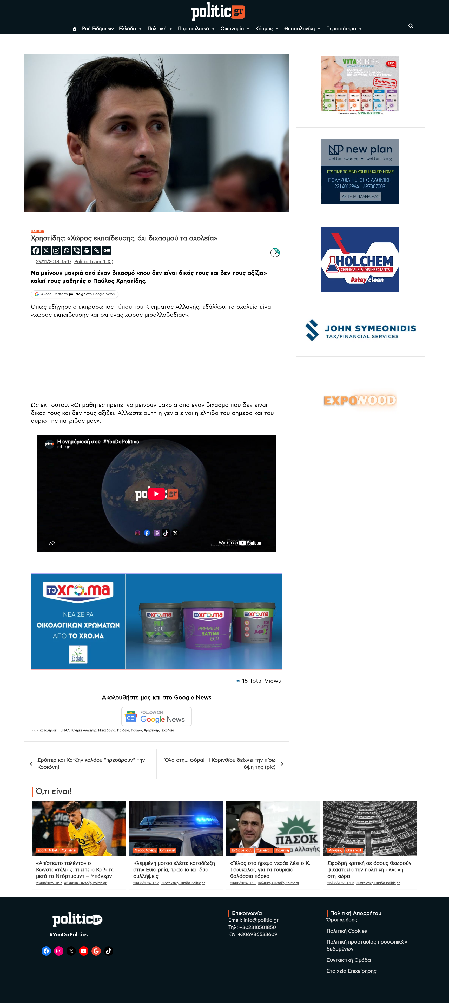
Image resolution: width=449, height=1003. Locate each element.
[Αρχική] (75, 29)
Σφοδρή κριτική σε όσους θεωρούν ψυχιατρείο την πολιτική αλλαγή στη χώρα (369, 870)
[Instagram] (56, 250)
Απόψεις (335, 850)
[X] (46, 250)
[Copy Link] (96, 250)
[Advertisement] (156, 360)
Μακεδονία (106, 730)
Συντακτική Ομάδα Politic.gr (183, 883)
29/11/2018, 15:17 (53, 262)
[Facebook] (36, 250)
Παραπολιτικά (193, 28)
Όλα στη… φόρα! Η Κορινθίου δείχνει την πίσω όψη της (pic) (220, 764)
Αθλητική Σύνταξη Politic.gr (85, 883)
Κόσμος (264, 28)
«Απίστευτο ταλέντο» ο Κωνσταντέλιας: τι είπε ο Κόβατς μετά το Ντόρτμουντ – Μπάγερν (75, 870)
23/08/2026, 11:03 (340, 883)
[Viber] (76, 250)
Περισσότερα (341, 28)
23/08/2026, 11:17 (49, 883)
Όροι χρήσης (342, 920)
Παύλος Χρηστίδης (145, 730)
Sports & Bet (47, 850)
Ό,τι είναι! (69, 850)
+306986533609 (258, 934)
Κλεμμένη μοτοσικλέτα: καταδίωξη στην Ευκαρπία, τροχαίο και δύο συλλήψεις (174, 870)
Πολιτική (157, 28)
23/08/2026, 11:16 (146, 883)
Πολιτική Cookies (347, 931)
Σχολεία (168, 730)
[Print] (86, 250)
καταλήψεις (49, 730)
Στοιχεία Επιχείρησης (352, 971)
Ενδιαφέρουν (242, 850)
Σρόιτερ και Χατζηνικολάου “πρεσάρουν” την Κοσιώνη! (91, 764)
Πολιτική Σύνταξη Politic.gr (278, 883)
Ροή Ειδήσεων (98, 28)
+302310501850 (257, 927)
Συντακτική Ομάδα (349, 960)
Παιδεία (123, 730)
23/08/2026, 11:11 (243, 883)
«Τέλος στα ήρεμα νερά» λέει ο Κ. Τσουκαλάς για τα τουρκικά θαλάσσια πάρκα (270, 870)
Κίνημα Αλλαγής (83, 730)
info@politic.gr (261, 920)
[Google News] (106, 250)
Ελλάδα (127, 28)
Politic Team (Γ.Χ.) (93, 262)
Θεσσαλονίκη (299, 28)
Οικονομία (232, 28)
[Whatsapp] (66, 250)
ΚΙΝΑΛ (65, 730)
